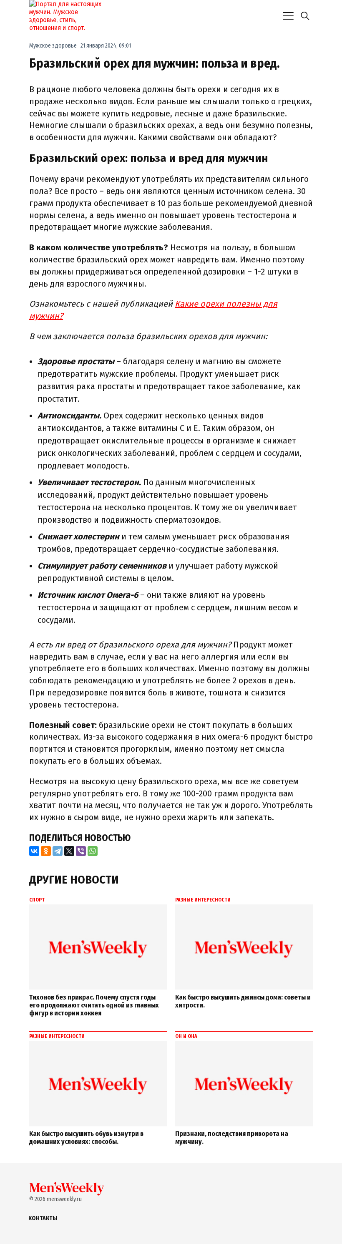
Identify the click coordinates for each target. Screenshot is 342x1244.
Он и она (186, 1036)
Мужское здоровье (53, 45)
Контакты (42, 1218)
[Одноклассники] (46, 851)
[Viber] (81, 851)
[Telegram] (58, 851)
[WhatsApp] (93, 851)
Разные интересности (203, 900)
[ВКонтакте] (34, 851)
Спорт (37, 900)
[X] (69, 851)
